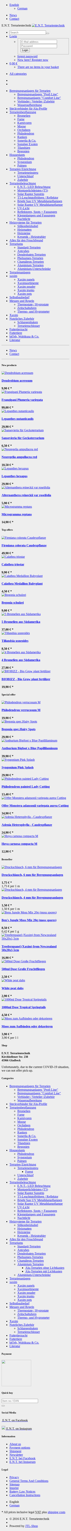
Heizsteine (23, 233)
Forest (29, 1171)
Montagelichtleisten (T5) (32, 190)
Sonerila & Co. (26, 140)
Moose (21, 126)
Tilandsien (23, 147)
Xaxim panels (26, 279)
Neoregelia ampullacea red (19, 457)
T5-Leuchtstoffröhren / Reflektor (37, 197)
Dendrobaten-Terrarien (31, 254)
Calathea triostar (13, 564)
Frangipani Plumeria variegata (22, 399)
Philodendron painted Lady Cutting (26, 786)
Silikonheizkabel (27, 226)
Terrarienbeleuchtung (22, 183)
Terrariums (16, 244)
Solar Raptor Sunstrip (30, 194)
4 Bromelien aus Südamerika (21, 660)
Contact (14, 18)
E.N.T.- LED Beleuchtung (33, 187)
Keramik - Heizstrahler (31, 236)
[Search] (47, 33)
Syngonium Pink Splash (18, 767)
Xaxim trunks (25, 290)
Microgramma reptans (17, 514)
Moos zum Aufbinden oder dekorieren (27, 1026)
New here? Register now (32, 60)
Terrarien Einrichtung (22, 169)
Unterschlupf (25, 176)
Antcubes (23, 251)
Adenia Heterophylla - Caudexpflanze (27, 824)
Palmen (22, 165)
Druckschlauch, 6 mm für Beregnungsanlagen (32, 874)
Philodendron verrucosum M (21, 710)
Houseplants (17, 155)
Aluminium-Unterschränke (34, 268)
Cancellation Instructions (24, 1495)
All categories (18, 73)
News (13, 15)
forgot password (27, 56)
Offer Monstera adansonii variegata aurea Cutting (35, 805)
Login (25, 50)
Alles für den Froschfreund (26, 240)
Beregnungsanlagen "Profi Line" (37, 94)
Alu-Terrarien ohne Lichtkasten (44, 1267)
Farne (20, 119)
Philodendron (25, 133)
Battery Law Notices (22, 1491)
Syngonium (24, 162)
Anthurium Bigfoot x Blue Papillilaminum (30, 748)
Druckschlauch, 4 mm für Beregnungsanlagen (32, 897)
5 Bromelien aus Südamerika (21, 621)
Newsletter (16, 1454)
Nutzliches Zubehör (21, 318)
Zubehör (22, 179)
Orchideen (23, 130)
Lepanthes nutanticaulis (18, 418)
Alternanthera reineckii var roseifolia (26, 495)
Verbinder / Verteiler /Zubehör (36, 101)
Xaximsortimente (28, 283)
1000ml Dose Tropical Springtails (24, 1007)
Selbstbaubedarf (19, 297)
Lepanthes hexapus (14, 476)
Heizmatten (24, 229)
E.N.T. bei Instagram (22, 1462)
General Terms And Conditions (28, 1481)
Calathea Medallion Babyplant (22, 583)
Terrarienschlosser (28, 325)
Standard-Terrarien (29, 247)
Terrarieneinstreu (27, 172)
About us (15, 1444)
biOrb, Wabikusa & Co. (24, 336)
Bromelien (23, 115)
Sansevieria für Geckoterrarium (23, 438)
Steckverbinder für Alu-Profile (28, 108)
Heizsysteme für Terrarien (25, 222)
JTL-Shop (31, 1526)
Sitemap (14, 1484)
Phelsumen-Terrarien (30, 258)
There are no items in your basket (38, 67)
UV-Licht (23, 208)
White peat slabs (12, 988)
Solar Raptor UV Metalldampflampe (40, 204)
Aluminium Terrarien (30, 265)
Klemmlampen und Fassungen (36, 215)
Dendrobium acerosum (17, 380)
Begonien (23, 151)
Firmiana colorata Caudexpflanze (24, 545)
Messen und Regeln (21, 301)
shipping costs (56, 1512)
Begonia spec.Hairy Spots (19, 729)
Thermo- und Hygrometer (33, 311)
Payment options (19, 1447)
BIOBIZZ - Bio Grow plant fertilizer (26, 679)
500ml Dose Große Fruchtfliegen (23, 969)
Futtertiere (15, 333)
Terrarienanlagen (19, 272)
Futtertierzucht (18, 329)
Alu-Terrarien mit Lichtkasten (43, 1271)
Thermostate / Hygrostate (33, 304)
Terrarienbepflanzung (22, 112)
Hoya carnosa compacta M (19, 843)
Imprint (14, 1488)
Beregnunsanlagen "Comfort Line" (39, 98)
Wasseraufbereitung (29, 105)
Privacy (14, 1477)
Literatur (14, 340)
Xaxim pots (24, 293)
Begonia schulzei (13, 602)
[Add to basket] (3, 1405)
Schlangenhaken (27, 322)
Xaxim (13, 315)
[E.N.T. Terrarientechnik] (48, 25)
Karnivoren (24, 122)
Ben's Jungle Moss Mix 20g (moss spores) (29, 920)
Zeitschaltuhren (26, 308)
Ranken (22, 137)
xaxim (13, 276)
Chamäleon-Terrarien (30, 261)
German (22, 8)
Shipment (15, 1451)
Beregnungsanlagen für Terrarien (29, 90)
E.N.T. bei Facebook (22, 1458)
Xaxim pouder (26, 286)
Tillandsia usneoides (15, 640)
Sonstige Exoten (27, 144)
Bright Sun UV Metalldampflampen (39, 201)
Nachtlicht (23, 219)
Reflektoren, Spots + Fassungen (37, 211)
